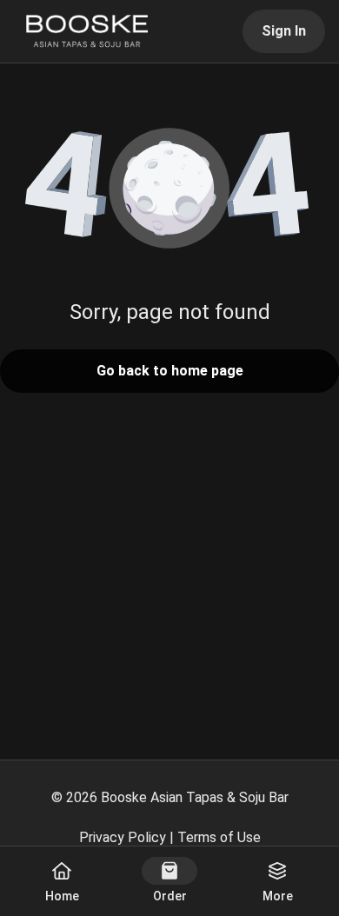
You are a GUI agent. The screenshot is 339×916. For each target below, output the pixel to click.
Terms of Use (219, 837)
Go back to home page (169, 370)
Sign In (284, 31)
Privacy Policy (122, 837)
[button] (169, 189)
